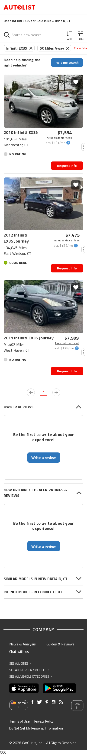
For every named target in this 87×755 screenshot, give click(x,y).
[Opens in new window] (24, 688)
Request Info (67, 165)
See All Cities (20, 663)
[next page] (56, 392)
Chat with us (19, 651)
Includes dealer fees (59, 138)
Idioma (21, 703)
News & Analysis (22, 644)
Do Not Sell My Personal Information (36, 728)
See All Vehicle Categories (30, 676)
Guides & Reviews (60, 644)
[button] (69, 35)
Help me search (67, 62)
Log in (77, 705)
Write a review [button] (43, 457)
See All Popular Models (29, 669)
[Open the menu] (80, 8)
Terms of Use (19, 721)
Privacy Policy (43, 721)
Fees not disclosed (67, 343)
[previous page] (31, 392)
